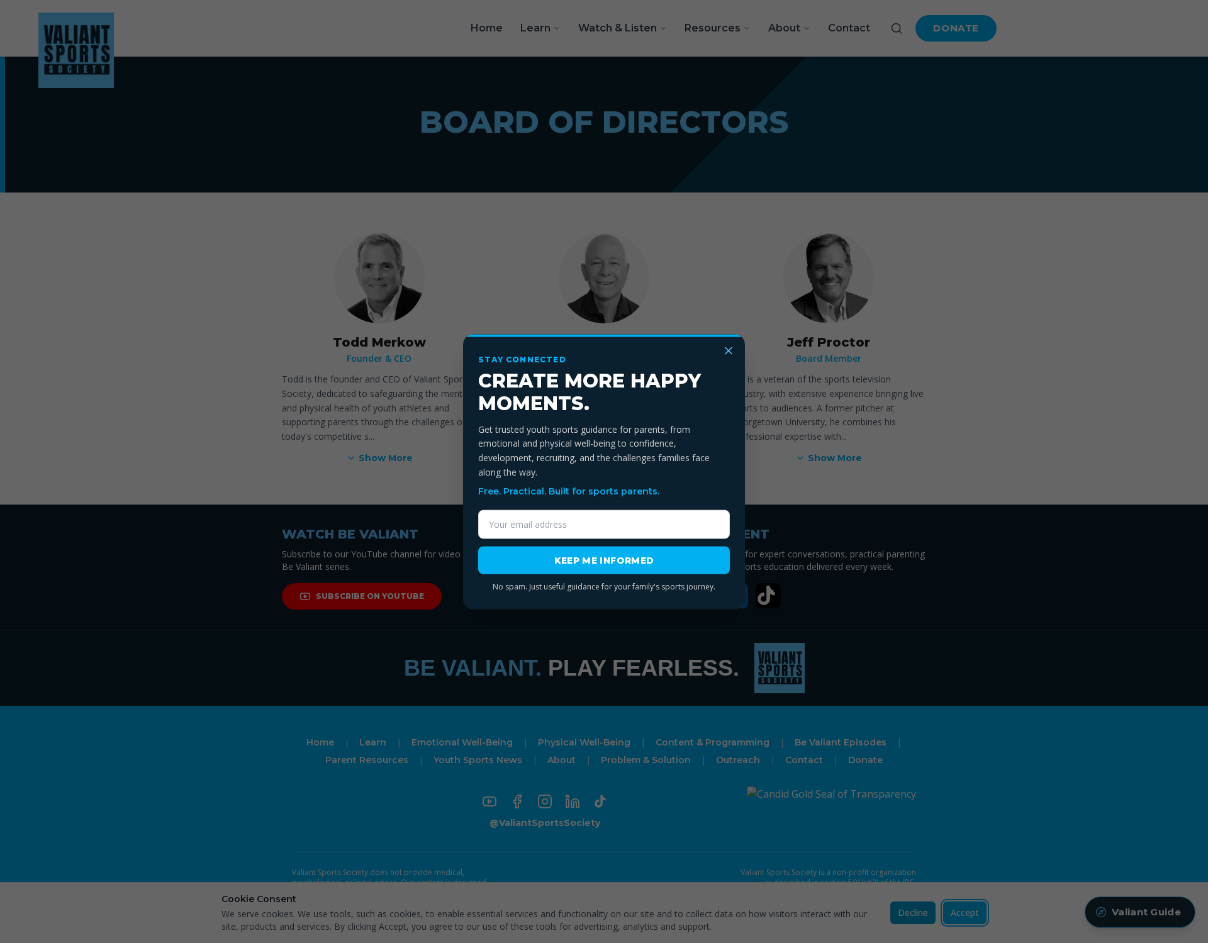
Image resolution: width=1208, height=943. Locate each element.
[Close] (728, 350)
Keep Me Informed (604, 560)
